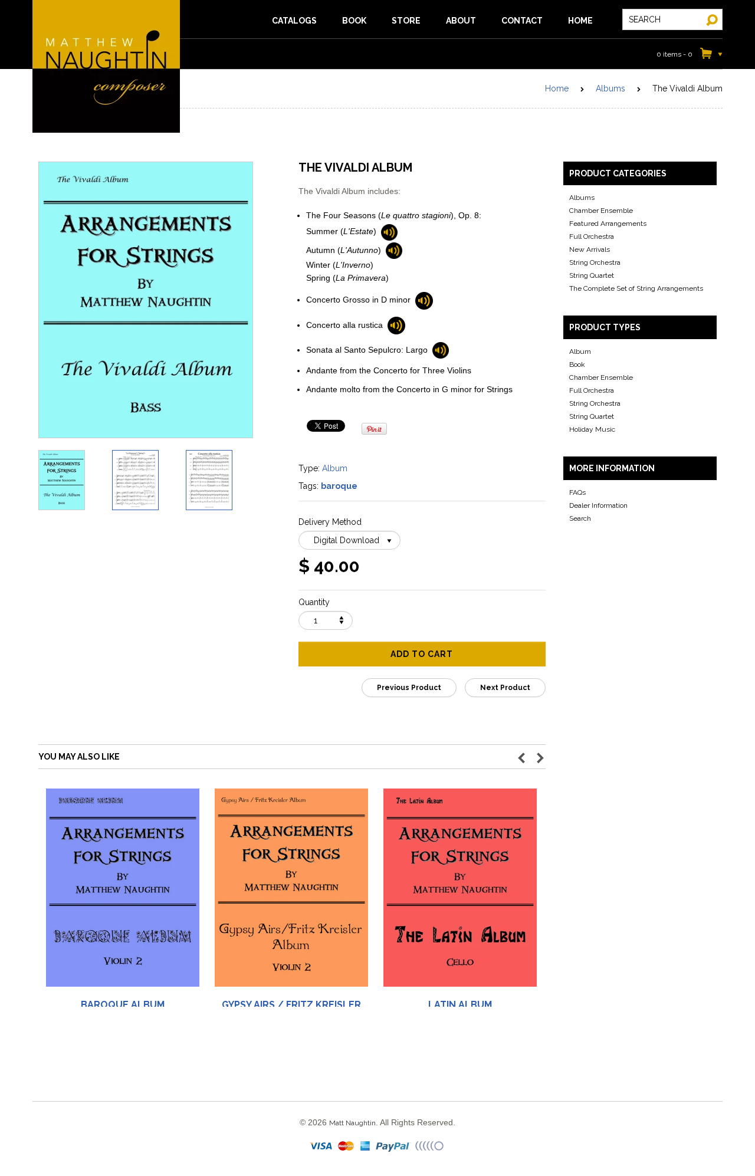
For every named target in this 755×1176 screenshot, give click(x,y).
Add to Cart (421, 654)
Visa (322, 1146)
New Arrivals (589, 249)
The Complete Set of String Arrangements (636, 288)
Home (557, 88)
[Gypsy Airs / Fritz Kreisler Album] (291, 892)
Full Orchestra (591, 236)
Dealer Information (598, 505)
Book (577, 364)
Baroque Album (123, 1004)
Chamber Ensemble (601, 210)
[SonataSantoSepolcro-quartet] (440, 349)
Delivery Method (330, 522)
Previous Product (409, 688)
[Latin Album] (460, 892)
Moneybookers (430, 1146)
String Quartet (591, 275)
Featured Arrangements (607, 223)
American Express (366, 1146)
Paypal (394, 1146)
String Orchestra (595, 262)
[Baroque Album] (122, 892)
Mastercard (346, 1146)
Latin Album (460, 1004)
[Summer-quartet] (389, 231)
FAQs (577, 492)
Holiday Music (592, 429)
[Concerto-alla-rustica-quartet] (396, 325)
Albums (610, 88)
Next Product (505, 688)
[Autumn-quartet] (394, 250)
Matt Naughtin (106, 66)
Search (580, 518)
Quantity (314, 602)
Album (334, 468)
